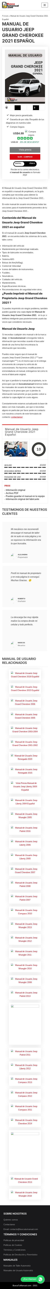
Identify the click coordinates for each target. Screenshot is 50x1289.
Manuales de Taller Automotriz (17, 1265)
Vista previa (25, 149)
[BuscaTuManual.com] (10, 5)
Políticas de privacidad (13, 1240)
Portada (5, 16)
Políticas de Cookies (12, 1245)
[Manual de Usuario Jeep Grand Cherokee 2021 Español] (16, 449)
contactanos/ (17, 417)
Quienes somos (10, 1219)
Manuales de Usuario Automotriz (18, 1270)
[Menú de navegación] (44, 5)
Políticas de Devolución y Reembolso (20, 1254)
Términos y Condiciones (14, 1250)
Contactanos (9, 1224)
